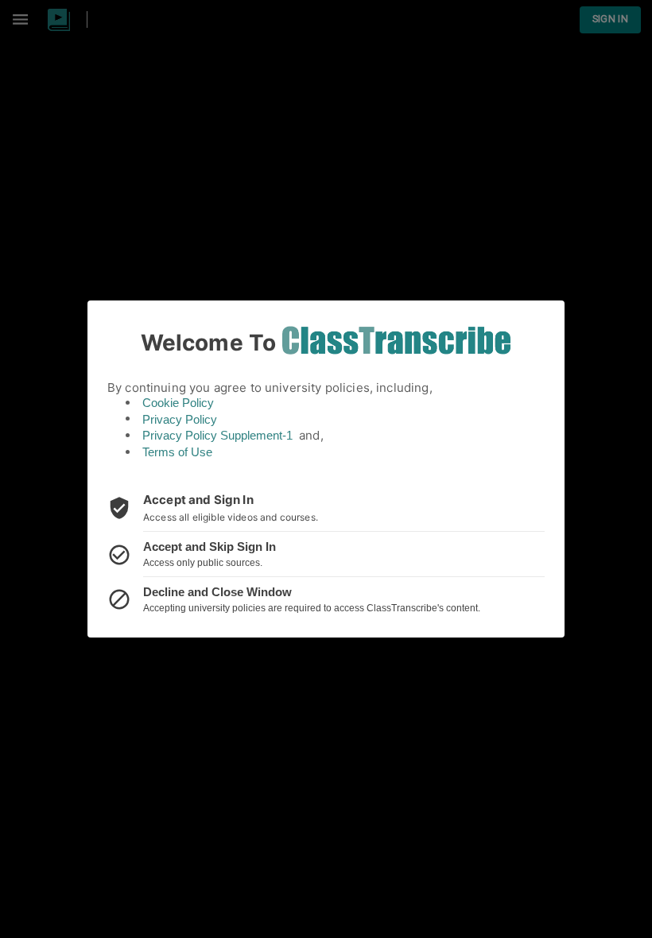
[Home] (396, 340)
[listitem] (326, 508)
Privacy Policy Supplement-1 (217, 435)
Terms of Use (177, 452)
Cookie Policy (178, 402)
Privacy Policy (179, 419)
